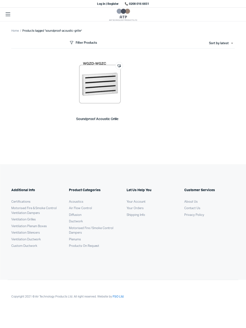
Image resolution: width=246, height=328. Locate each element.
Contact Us (192, 208)
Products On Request (84, 246)
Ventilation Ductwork (26, 239)
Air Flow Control (80, 208)
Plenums (75, 239)
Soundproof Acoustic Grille (97, 119)
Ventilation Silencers (25, 232)
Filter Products (86, 42)
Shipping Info (136, 215)
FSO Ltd (118, 296)
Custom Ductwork (24, 246)
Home (15, 30)
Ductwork (76, 221)
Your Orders (135, 208)
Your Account (136, 201)
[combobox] (221, 43)
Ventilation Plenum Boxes (29, 226)
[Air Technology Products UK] (123, 14)
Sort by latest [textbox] (219, 43)
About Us (191, 201)
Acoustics (76, 201)
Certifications (21, 201)
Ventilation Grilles (23, 219)
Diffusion (75, 215)
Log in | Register (108, 3)
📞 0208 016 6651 (137, 3)
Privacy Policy (194, 215)
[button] (119, 65)
